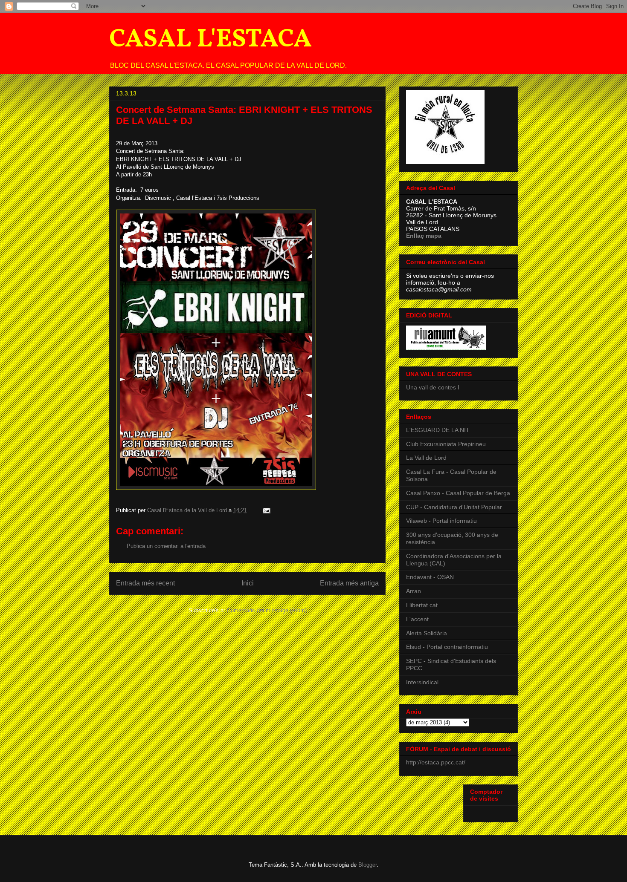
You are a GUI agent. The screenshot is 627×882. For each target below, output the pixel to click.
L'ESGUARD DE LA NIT (438, 430)
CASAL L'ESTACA (210, 40)
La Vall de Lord (426, 457)
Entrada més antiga (349, 583)
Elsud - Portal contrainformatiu (447, 646)
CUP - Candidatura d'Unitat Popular (454, 507)
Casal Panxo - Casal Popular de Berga (458, 493)
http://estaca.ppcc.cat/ (435, 762)
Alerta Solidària (426, 633)
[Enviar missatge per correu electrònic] (266, 510)
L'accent (417, 619)
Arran (413, 591)
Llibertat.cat (422, 605)
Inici (247, 583)
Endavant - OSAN (430, 577)
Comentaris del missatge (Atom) (267, 610)
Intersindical (422, 682)
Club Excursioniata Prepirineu (446, 444)
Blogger (367, 865)
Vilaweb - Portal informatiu (441, 520)
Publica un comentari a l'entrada (166, 546)
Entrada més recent (145, 583)
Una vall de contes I (432, 387)
